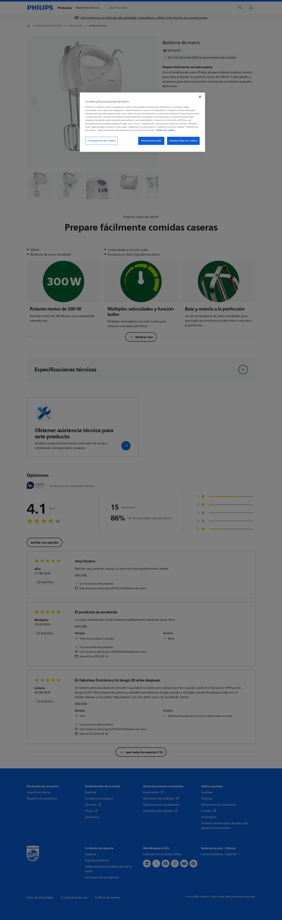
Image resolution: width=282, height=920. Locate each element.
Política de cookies (165, 130)
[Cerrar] (200, 96)
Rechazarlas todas (151, 141)
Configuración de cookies (101, 141)
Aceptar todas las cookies (183, 141)
